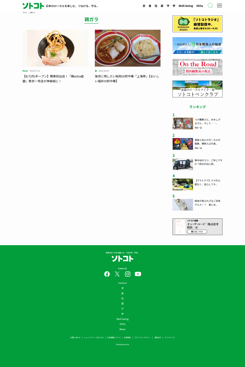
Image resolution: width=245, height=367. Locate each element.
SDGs (199, 6)
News (123, 329)
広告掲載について (114, 337)
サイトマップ (170, 337)
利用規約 (127, 337)
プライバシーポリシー (142, 337)
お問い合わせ (75, 337)
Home (24, 12)
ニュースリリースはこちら (94, 337)
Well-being (186, 6)
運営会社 (157, 337)
